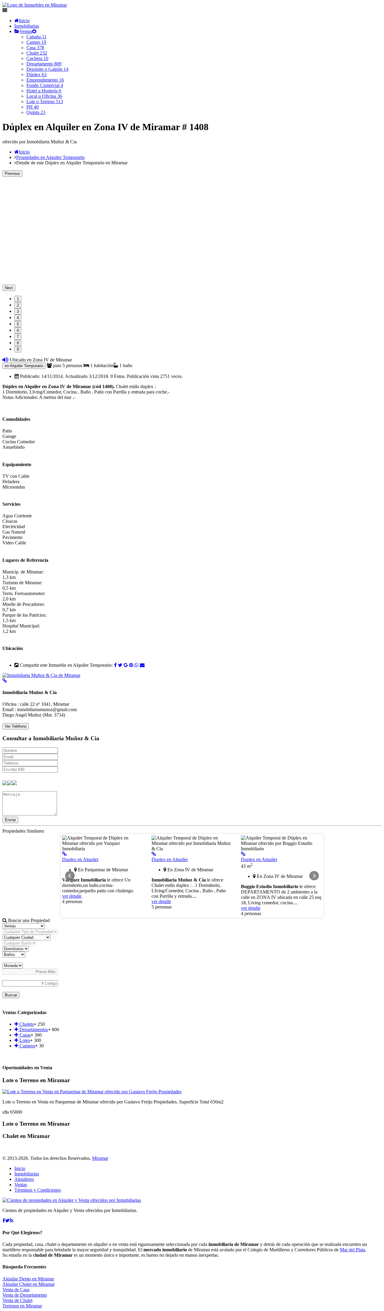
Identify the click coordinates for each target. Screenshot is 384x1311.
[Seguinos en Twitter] (120, 665)
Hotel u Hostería (43, 90)
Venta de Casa (15, 1289)
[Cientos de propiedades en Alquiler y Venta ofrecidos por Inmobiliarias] (34, 4)
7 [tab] (18, 336)
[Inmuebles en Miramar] (71, 1200)
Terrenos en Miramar (22, 1305)
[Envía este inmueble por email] (142, 665)
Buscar (11, 995)
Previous (12, 173)
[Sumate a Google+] (126, 665)
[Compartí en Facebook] (115, 665)
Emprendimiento (45, 79)
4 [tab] (18, 318)
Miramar (100, 1158)
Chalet (36, 52)
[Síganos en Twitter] (7, 1220)
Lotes (24, 1040)
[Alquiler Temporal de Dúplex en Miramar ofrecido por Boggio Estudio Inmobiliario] (243, 854)
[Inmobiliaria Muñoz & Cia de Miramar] (41, 675)
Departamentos (33, 1029)
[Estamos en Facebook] (3, 1220)
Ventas (26, 31)
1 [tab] (18, 299)
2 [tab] (18, 305)
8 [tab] (18, 343)
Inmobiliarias (26, 25)
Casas (24, 1034)
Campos (26, 1045)
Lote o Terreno (44, 101)
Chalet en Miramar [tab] (26, 1136)
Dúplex (36, 74)
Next (9, 288)
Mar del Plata (352, 1249)
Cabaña (36, 36)
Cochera (37, 58)
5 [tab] (18, 324)
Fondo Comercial (44, 85)
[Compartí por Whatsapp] (136, 665)
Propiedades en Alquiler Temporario (50, 157)
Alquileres (24, 1179)
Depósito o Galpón (47, 69)
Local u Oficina (44, 96)
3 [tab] (18, 311)
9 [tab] (18, 349)
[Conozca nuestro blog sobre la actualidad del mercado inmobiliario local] (12, 1220)
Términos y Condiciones (37, 1190)
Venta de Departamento (24, 1295)
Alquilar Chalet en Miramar (28, 1284)
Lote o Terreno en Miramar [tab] (36, 1080)
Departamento (44, 63)
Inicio (24, 20)
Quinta (35, 112)
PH (32, 106)
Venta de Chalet (17, 1300)
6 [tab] (18, 330)
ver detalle (72, 896)
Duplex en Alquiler (80, 859)
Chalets (26, 1024)
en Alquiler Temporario (24, 366)
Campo (36, 42)
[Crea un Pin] (131, 665)
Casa (35, 47)
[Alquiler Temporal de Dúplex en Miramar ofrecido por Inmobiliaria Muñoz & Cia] (154, 854)
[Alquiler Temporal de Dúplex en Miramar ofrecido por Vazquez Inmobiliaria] (64, 854)
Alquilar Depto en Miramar (28, 1278)
